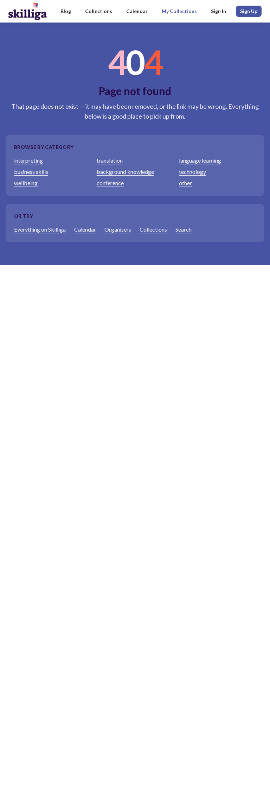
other (185, 183)
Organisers (117, 229)
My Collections (179, 11)
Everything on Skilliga (40, 229)
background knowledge (125, 171)
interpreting (28, 160)
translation (110, 160)
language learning (200, 160)
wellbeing (26, 183)
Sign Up (248, 11)
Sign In (218, 11)
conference (110, 183)
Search (183, 229)
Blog (65, 11)
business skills (31, 171)
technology (192, 171)
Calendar (137, 11)
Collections (98, 11)
